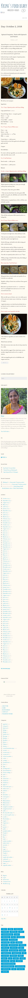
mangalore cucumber (8, 807)
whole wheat (5, 971)
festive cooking (5, 942)
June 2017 (5, 648)
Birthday (5, 738)
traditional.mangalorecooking (8, 963)
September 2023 (7, 510)
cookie (4, 758)
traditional (5, 859)
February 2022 (6, 539)
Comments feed (6, 881)
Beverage (5, 736)
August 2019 (6, 595)
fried (4, 774)
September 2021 (7, 547)
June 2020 (5, 577)
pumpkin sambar (7, 831)
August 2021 (6, 549)
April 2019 (5, 603)
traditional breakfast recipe (8, 966)
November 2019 (6, 591)
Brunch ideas (5, 931)
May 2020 (5, 579)
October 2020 (6, 569)
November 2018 (6, 613)
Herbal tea (5, 782)
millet (4, 811)
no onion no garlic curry (8, 815)
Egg (4, 766)
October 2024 (6, 498)
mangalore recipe (16, 953)
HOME (4, 708)
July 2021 (5, 551)
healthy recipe (5, 947)
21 (17, 908)
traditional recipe (6, 969)
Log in (4, 877)
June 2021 (5, 553)
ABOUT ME (5, 706)
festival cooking (13, 939)
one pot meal (5, 955)
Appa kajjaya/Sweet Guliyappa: (10, 472)
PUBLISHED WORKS (7, 714)
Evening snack (6, 768)
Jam (4, 792)
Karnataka (5, 794)
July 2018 (5, 621)
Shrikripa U (5, 482)
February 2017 (6, 656)
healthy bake (22, 945)
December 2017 (6, 635)
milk (24, 953)
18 (9, 908)
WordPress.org (6, 883)
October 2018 (6, 615)
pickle (4, 829)
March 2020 (6, 583)
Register (5, 875)
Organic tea (5, 823)
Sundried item (6, 851)
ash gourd (5, 726)
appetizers (5, 724)
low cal (4, 799)
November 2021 (6, 545)
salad (4, 839)
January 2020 (6, 587)
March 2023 (6, 516)
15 (2, 908)
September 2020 (7, 571)
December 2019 (6, 589)
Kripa (2, 416)
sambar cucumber (7, 841)
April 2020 (5, 581)
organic (4, 821)
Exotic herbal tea (7, 770)
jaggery (21, 947)
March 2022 (6, 537)
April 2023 (5, 514)
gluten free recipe (13, 945)
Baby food (5, 728)
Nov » (5, 918)
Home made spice (7, 786)
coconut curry (6, 752)
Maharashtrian (6, 801)
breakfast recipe (18, 929)
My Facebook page (5, 668)
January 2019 (6, 609)
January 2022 (6, 541)
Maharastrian (6, 803)
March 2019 (6, 605)
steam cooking (5, 961)
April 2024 (5, 506)
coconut (5, 750)
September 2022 (7, 527)
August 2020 (6, 573)
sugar (4, 849)
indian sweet (13, 947)
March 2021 (6, 559)
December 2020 (6, 565)
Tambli (4, 853)
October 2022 (6, 525)
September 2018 (7, 617)
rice (10, 958)
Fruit (4, 776)
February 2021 (6, 561)
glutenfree (4, 945)
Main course (6, 805)
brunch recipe (13, 931)
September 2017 (7, 641)
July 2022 (5, 531)
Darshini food (6, 762)
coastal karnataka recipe (8, 748)
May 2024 (5, 504)
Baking (4, 730)
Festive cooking (6, 772)
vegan (4, 863)
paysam (4, 827)
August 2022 (6, 529)
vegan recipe (20, 969)
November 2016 (6, 662)
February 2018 (6, 631)
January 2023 (6, 521)
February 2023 (6, 519)
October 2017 (6, 639)
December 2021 (6, 543)
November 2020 (6, 567)
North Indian (6, 819)
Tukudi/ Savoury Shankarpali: (10, 470)
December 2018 (6, 611)
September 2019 (7, 593)
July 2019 (5, 597)
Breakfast (5, 740)
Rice (4, 837)
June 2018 (5, 623)
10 (7, 904)
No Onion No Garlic (8, 813)
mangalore (22, 950)
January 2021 (6, 563)
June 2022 (5, 533)
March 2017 (6, 654)
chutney (5, 746)
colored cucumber (7, 756)
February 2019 (6, 607)
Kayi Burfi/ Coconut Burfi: (9, 468)
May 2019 (5, 601)
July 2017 (5, 646)
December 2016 (6, 660)
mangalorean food (7, 809)
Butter (4, 742)
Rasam (4, 835)
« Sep (2, 918)
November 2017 (6, 637)
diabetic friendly (6, 937)
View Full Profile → (5, 431)
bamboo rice (6, 734)
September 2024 (7, 500)
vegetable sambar (7, 865)
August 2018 (6, 619)
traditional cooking (20, 966)
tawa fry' (5, 855)
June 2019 (5, 599)
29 (2, 915)
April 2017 (5, 652)
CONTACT (5, 712)
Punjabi (5, 833)
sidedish (15, 958)
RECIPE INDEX (6, 710)
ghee (12, 942)
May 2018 (5, 625)
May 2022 (5, 535)
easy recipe (5, 939)
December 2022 (6, 523)
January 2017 (6, 658)
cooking (5, 760)
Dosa (4, 764)
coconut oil (5, 754)
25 (9, 911)
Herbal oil (5, 780)
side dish (5, 845)
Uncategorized (6, 861)
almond (4, 929)
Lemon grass (6, 797)
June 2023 (5, 512)
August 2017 (6, 644)
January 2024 (6, 508)
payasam (4, 958)
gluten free (19, 942)
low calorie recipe (13, 950)
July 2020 (5, 575)
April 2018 (5, 627)
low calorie (5, 950)
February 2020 (6, 585)
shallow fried (6, 843)
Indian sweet (6, 788)
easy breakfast (20, 937)
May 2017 (5, 650)
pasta (4, 825)
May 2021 (5, 555)
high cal (5, 784)
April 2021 (5, 557)
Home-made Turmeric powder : (17, 482)
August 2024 (6, 502)
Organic (20, 955)
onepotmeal (13, 955)
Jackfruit (5, 790)
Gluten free (5, 778)
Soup (4, 847)
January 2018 (6, 633)
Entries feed (6, 879)
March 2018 (6, 629)
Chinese (5, 744)
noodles (5, 817)
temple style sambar (7, 857)
